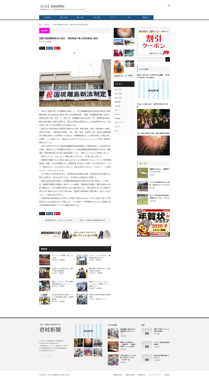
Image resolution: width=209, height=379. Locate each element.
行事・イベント (119, 122)
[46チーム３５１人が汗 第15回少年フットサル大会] (129, 63)
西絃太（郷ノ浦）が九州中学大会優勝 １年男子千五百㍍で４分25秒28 (153, 76)
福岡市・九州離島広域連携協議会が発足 (92, 220)
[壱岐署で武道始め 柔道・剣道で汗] (119, 67)
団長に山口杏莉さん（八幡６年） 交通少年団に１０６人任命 (128, 344)
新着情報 (117, 102)
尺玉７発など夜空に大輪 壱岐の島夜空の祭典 (153, 133)
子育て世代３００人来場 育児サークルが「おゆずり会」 (128, 357)
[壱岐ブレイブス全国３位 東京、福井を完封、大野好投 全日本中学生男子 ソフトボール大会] (88, 352)
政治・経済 (63, 17)
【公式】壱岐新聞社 (52, 6)
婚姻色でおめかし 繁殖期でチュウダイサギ (159, 170)
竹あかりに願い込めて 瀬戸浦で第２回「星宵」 (152, 105)
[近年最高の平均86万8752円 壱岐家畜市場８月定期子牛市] (97, 342)
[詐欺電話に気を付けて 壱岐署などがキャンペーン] (97, 352)
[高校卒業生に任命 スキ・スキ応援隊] (119, 53)
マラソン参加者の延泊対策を (161, 343)
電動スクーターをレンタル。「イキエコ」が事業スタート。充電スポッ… (99, 284)
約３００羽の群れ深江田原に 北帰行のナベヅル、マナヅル (160, 197)
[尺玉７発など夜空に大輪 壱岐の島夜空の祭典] (88, 342)
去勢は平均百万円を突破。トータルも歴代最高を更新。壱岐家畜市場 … (62, 297)
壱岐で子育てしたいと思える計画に (161, 330)
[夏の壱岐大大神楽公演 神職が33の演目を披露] (78, 352)
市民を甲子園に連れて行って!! (161, 356)
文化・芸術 (96, 17)
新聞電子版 (141, 375)
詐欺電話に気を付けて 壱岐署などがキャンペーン (128, 331)
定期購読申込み (117, 375)
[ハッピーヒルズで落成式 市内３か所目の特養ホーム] (119, 42)
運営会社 (145, 17)
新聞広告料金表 (130, 375)
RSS (49, 356)
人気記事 (117, 106)
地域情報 (48, 41)
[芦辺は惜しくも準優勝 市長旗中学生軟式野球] (129, 53)
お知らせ (117, 114)
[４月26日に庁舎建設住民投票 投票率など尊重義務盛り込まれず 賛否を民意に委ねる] (129, 42)
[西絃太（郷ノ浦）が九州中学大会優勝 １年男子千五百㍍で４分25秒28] (88, 330)
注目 (116, 110)
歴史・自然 (80, 17)
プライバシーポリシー (154, 375)
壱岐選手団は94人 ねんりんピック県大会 (58, 220)
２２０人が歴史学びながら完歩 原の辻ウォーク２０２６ (159, 183)
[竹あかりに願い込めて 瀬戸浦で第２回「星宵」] (78, 342)
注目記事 (47, 17)
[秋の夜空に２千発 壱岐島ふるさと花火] (124, 33)
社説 (129, 17)
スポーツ (112, 17)
